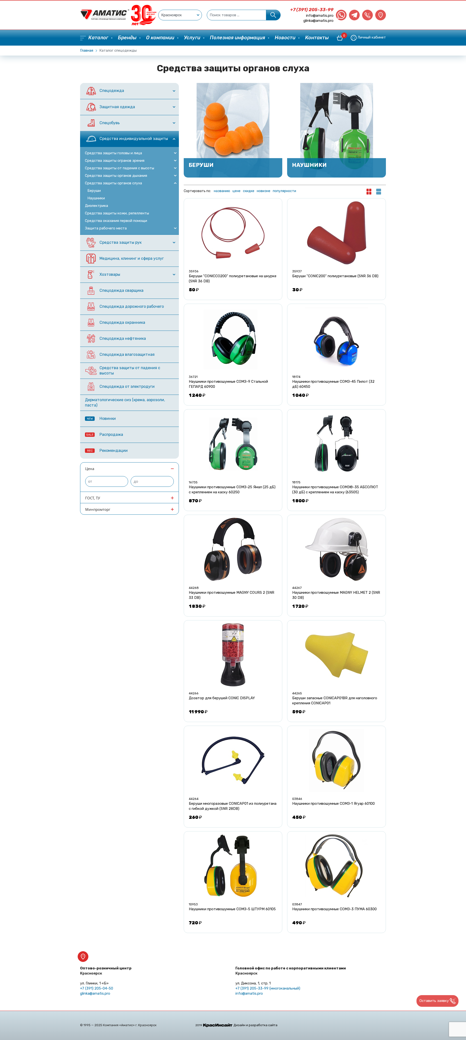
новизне (263, 191)
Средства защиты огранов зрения (114, 160)
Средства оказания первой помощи (116, 221)
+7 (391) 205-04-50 (96, 988)
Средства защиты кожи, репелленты (117, 213)
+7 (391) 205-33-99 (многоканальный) (267, 988)
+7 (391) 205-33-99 (311, 9)
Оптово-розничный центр (106, 970)
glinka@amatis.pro (318, 20)
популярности (284, 191)
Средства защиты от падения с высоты (119, 168)
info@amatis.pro (319, 15)
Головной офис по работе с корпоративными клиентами (290, 970)
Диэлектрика (96, 205)
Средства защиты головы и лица (113, 153)
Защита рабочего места (106, 228)
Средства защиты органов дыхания (116, 175)
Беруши (94, 190)
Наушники (96, 198)
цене (237, 191)
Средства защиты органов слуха (113, 183)
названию (222, 191)
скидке (248, 191)
